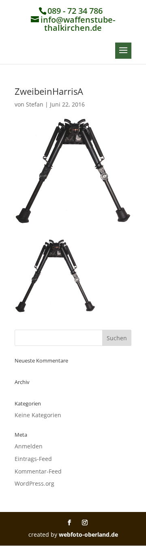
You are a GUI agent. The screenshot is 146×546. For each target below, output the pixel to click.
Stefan (34, 104)
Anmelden (29, 446)
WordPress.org (34, 483)
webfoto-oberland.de (88, 534)
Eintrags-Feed (33, 459)
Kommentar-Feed (38, 471)
